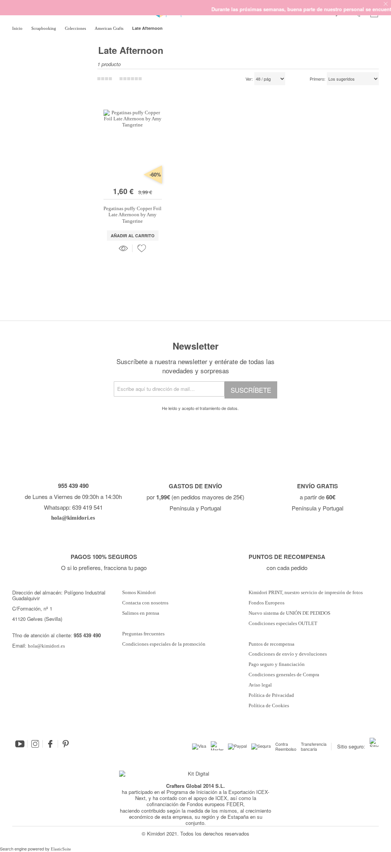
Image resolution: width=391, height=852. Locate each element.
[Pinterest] (65, 744)
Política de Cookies (269, 705)
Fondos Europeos (266, 603)
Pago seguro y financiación (277, 664)
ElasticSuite (61, 849)
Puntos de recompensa (271, 644)
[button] (141, 248)
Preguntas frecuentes (143, 634)
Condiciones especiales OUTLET (283, 623)
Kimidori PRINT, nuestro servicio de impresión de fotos (306, 592)
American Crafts (109, 28)
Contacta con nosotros (145, 603)
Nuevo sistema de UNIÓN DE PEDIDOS (289, 613)
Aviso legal (260, 685)
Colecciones (76, 28)
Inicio (18, 28)
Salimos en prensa (140, 613)
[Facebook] (50, 744)
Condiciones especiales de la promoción (164, 644)
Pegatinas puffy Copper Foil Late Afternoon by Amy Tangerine (132, 215)
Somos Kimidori (139, 592)
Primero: (317, 79)
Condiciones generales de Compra (284, 674)
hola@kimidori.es (46, 646)
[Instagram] (35, 744)
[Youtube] (19, 744)
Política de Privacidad (271, 695)
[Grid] (131, 78)
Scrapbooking (44, 28)
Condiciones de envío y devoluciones (288, 654)
